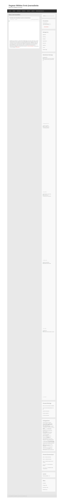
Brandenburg (46, 426)
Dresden (45, 432)
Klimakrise (44, 437)
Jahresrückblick (45, 435)
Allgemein (44, 34)
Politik (44, 444)
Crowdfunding (52, 427)
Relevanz (45, 445)
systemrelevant (44, 448)
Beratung (44, 36)
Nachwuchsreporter (50, 438)
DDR (44, 428)
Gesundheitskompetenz (49, 433)
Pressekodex (48, 444)
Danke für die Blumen (46, 411)
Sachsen (44, 447)
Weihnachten (45, 449)
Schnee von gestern (46, 413)
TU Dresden (48, 448)
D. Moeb (16, 19)
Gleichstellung (44, 434)
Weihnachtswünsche (51, 449)
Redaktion (44, 45)
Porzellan (46, 444)
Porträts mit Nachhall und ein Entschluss (20, 18)
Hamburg (47, 434)
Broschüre (51, 426)
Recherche (44, 43)
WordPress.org (45, 489)
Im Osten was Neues (46, 415)
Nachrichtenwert (45, 438)
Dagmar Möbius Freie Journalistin (24, 6)
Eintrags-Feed (45, 485)
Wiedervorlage (45, 49)
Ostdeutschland (51, 442)
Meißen (50, 437)
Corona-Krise (45, 427)
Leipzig (47, 437)
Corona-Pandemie (49, 427)
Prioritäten (51, 444)
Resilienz (48, 445)
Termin (44, 47)
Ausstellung (46, 424)
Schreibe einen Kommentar (34, 19)
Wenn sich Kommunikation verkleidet (48, 405)
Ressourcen (51, 445)
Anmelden (44, 483)
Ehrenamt (50, 432)
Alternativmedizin (45, 422)
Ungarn (51, 448)
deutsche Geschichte (49, 430)
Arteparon (49, 422)
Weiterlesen (18, 47)
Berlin (50, 424)
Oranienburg (51, 441)
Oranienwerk (45, 442)
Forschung (44, 433)
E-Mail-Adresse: (45, 22)
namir (44, 459)
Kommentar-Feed (45, 487)
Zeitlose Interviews (48, 459)
